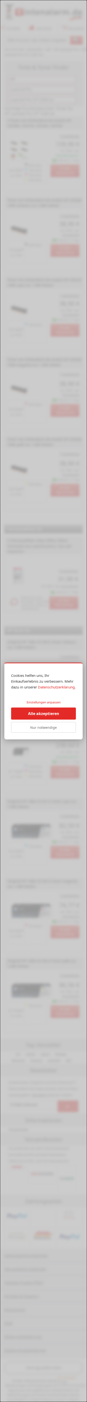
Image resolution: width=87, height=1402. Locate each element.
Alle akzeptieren (43, 713)
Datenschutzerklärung (56, 687)
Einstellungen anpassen (44, 702)
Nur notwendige (43, 727)
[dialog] (43, 701)
